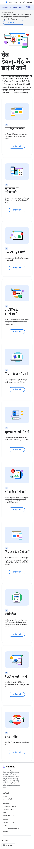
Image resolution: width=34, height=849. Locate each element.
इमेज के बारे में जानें (15, 492)
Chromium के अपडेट (8, 809)
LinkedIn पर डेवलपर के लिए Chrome (12, 829)
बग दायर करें (6, 796)
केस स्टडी (5, 812)
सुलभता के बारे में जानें (17, 432)
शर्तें (2, 840)
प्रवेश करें (29, 2)
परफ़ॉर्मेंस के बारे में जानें (11, 312)
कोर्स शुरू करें (17, 146)
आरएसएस (5, 832)
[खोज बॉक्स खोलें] (20, 2)
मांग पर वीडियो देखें (26, 7)
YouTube (5, 826)
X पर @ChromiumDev (9, 823)
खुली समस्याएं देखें (7, 799)
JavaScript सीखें (15, 252)
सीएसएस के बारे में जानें (11, 190)
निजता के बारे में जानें (16, 374)
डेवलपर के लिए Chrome (9, 806)
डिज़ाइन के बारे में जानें (17, 552)
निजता (6, 840)
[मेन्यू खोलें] (3, 2)
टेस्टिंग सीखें (11, 736)
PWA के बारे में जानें (16, 676)
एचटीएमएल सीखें (15, 128)
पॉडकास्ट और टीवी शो (8, 815)
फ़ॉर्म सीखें (10, 614)
